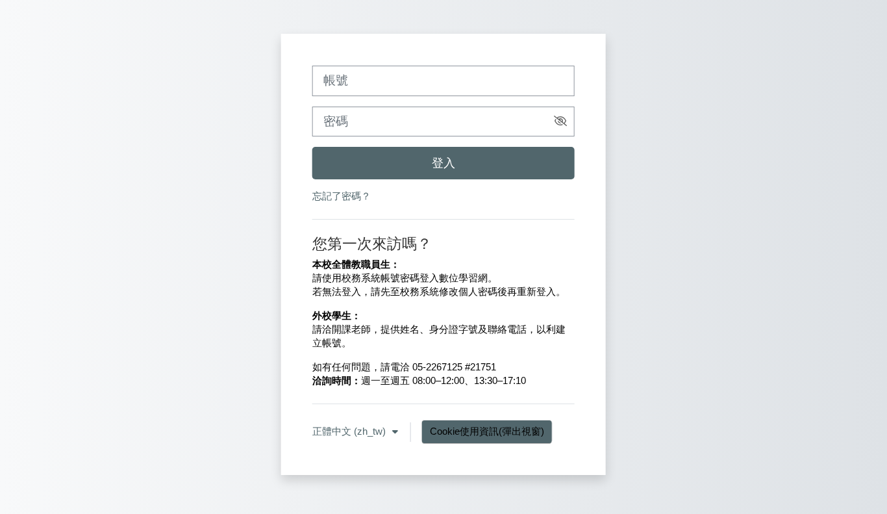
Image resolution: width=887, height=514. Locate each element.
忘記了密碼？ (341, 195)
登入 (443, 163)
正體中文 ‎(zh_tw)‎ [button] (350, 431)
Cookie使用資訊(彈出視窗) (487, 431)
